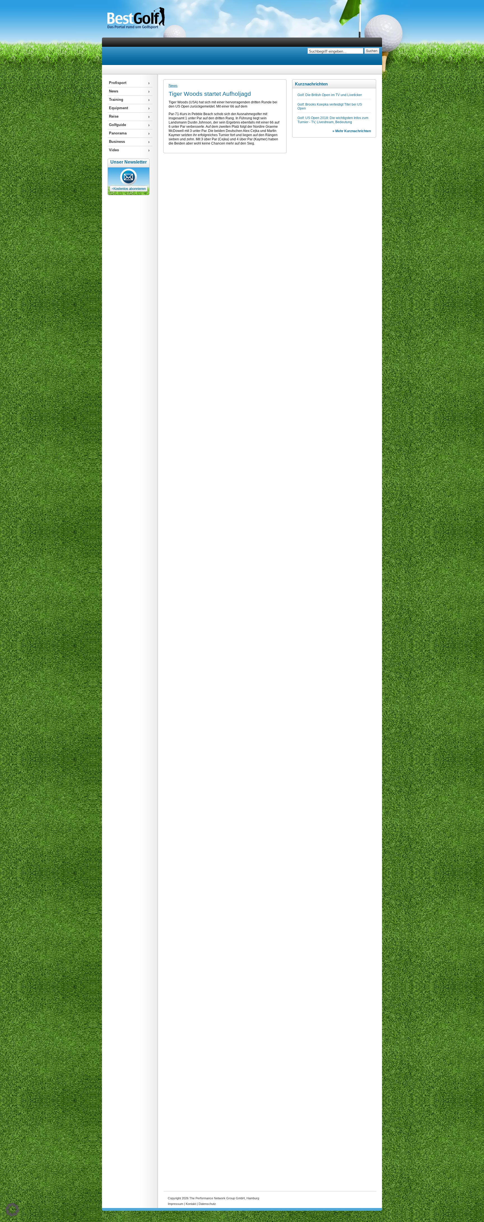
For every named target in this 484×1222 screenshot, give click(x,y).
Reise (113, 116)
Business (117, 141)
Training (116, 99)
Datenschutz (207, 1203)
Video (114, 150)
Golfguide (117, 125)
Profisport (117, 83)
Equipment (118, 108)
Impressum (175, 1203)
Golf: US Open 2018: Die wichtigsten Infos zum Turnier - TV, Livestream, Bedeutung (332, 120)
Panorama (118, 133)
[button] (12, 1209)
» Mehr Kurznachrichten (351, 131)
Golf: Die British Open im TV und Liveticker (329, 95)
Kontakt (191, 1203)
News (173, 85)
